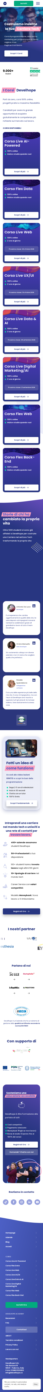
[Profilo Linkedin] (34, 606)
